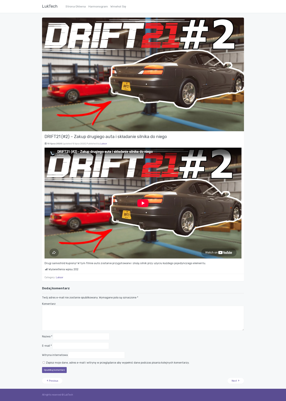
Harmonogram (98, 6)
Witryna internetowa (55, 355)
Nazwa (47, 336)
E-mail (47, 345)
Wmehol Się (118, 6)
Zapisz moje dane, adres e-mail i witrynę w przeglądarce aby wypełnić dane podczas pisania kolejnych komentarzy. (117, 362)
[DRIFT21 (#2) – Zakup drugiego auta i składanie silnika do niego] (143, 74)
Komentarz (49, 303)
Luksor (103, 143)
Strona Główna (76, 6)
